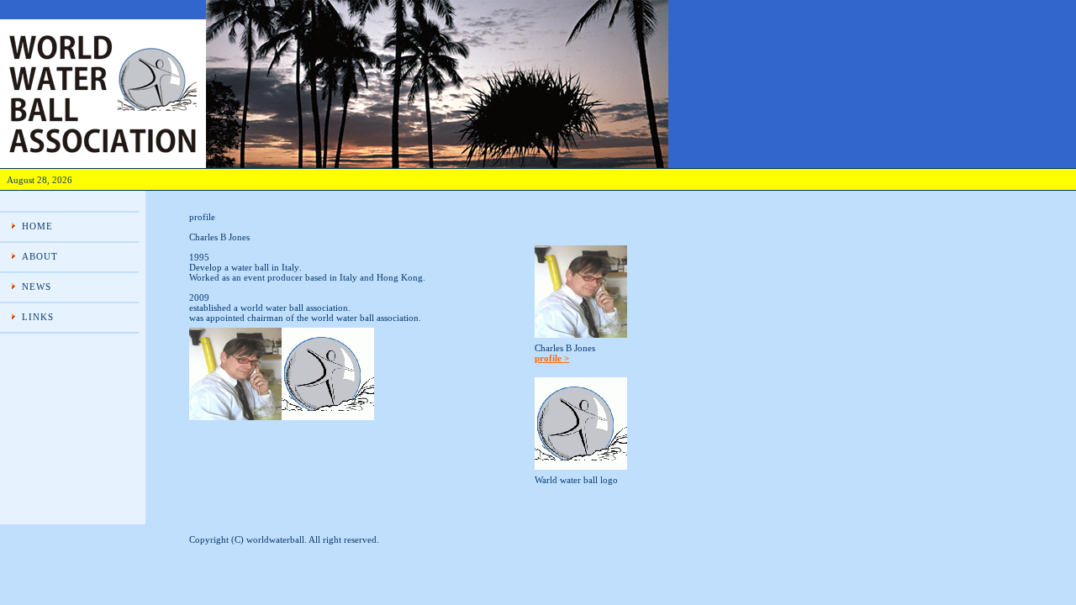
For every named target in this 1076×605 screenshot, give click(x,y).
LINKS (38, 317)
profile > (552, 358)
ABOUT (40, 256)
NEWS (36, 286)
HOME (37, 226)
